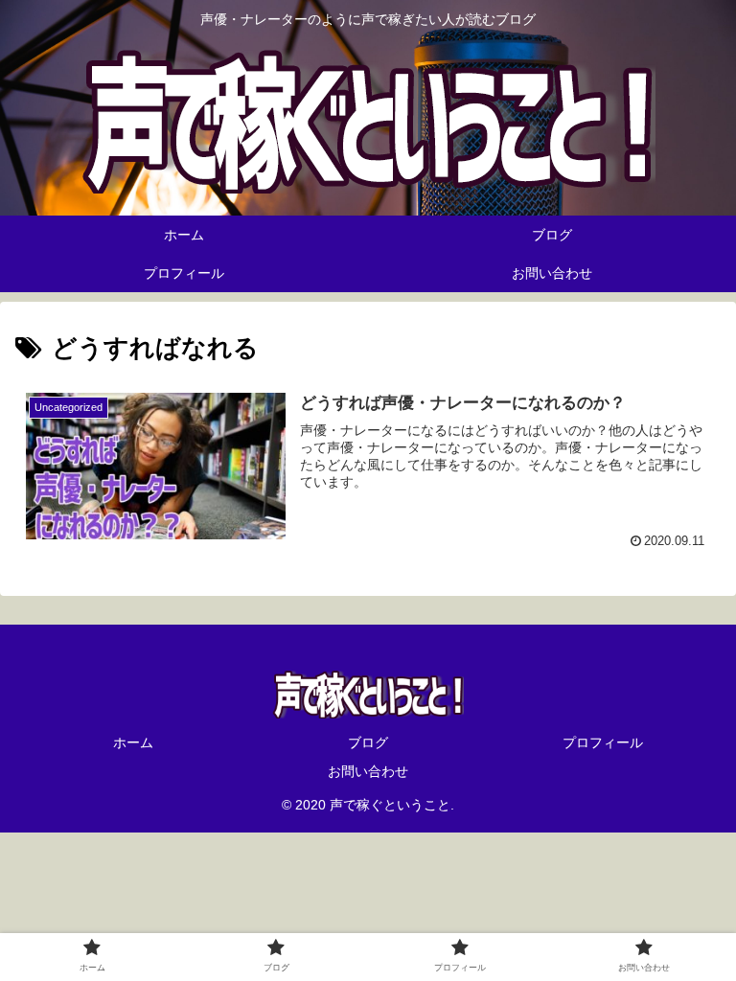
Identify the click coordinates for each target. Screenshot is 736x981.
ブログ (368, 742)
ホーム (133, 742)
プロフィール (603, 742)
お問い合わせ (368, 771)
